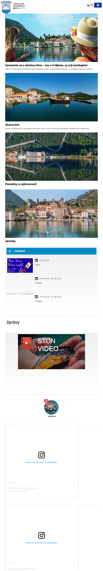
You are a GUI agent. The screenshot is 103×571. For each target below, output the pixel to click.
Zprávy (13, 371)
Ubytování (12, 173)
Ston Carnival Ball (18, 432)
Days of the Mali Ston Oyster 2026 (28, 414)
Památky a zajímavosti (20, 233)
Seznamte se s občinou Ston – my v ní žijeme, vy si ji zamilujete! (46, 114)
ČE (91, 5)
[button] (41, 54)
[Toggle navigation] (98, 5)
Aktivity (10, 290)
